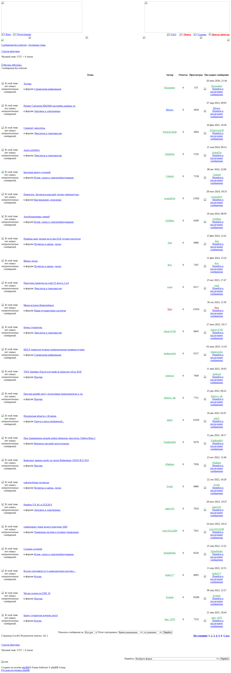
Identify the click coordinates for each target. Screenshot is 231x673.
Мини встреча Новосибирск (39, 305)
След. (226, 635)
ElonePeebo (170, 553)
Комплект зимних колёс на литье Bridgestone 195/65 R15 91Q (56, 460)
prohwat (170, 375)
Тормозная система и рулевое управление (56, 532)
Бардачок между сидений (37, 172)
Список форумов (10, 51)
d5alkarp (169, 464)
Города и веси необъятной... (49, 421)
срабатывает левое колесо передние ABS (45, 526)
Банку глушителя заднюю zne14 (41, 615)
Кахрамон (169, 87)
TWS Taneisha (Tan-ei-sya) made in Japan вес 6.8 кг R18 (52, 371)
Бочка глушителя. (33, 327)
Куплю (37, 576)
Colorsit (170, 176)
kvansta (169, 597)
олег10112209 (169, 530)
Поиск (187, 34)
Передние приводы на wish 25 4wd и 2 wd (46, 283)
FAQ (173, 34)
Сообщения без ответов (14, 45)
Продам (38, 377)
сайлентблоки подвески (36, 482)
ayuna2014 (169, 198)
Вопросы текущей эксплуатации (51, 443)
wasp (169, 287)
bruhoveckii (170, 353)
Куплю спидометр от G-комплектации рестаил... (50, 571)
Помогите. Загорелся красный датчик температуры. (51, 194)
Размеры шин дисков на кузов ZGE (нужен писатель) (52, 238)
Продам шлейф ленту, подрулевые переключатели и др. (53, 394)
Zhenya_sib (170, 397)
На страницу (200, 635)
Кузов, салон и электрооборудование (54, 177)
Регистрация (24, 34)
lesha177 (169, 575)
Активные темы (37, 45)
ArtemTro (170, 154)
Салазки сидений (33, 549)
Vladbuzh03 (170, 442)
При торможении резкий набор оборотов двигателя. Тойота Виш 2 (59, 438)
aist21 (170, 420)
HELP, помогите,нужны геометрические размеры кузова (54, 349)
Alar (170, 242)
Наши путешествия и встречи (50, 310)
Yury (169, 309)
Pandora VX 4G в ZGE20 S (38, 504)
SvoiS (170, 486)
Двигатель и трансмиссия (48, 133)
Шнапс (169, 109)
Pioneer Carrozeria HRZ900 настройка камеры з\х (49, 105)
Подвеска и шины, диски (47, 244)
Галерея (201, 34)
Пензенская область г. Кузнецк (40, 416)
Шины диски (31, 261)
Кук (170, 265)
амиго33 (169, 508)
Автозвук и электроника (47, 111)
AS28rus (169, 220)
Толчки (27, 83)
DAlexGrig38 (170, 132)
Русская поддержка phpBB (15, 670)
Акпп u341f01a (32, 150)
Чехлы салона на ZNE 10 (37, 593)
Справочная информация (47, 89)
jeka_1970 (170, 619)
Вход (8, 34)
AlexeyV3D (170, 331)
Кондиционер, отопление (47, 199)
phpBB (25, 667)
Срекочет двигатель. (34, 128)
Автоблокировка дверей (37, 216)
